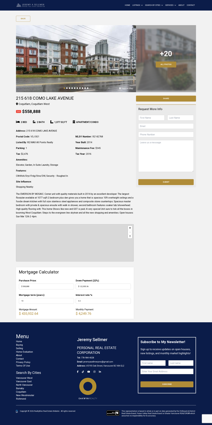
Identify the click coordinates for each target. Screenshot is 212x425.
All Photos (166, 64)
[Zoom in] (130, 228)
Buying (19, 345)
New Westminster (25, 395)
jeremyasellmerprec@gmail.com (98, 362)
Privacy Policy (23, 362)
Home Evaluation (24, 351)
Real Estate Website (51, 411)
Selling (19, 348)
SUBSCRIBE (167, 384)
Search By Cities (152, 5)
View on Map (127, 88)
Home (127, 5)
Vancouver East (24, 381)
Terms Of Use (23, 365)
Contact (191, 5)
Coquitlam (21, 391)
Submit (166, 182)
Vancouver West (24, 378)
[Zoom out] (130, 232)
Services (169, 5)
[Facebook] (77, 371)
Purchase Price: (27, 280)
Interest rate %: (84, 295)
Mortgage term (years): (32, 295)
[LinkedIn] (100, 371)
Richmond (21, 398)
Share (166, 99)
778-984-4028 (87, 358)
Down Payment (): (87, 280)
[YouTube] (88, 371)
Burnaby (20, 388)
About (181, 5)
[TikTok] (83, 371)
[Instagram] (94, 371)
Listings (136, 5)
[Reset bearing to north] (130, 236)
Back (23, 19)
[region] (75, 242)
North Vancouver (24, 385)
